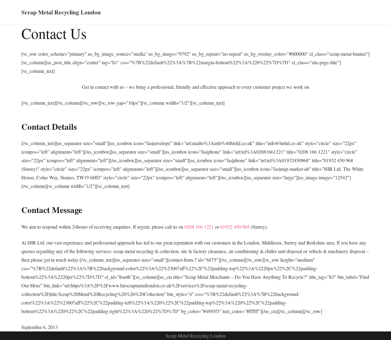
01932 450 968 (235, 226)
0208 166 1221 (199, 226)
